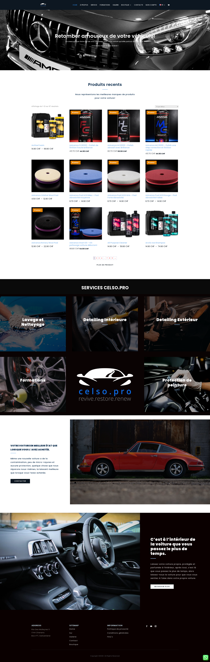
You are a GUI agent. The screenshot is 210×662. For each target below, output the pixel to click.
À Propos (84, 5)
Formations (105, 5)
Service (94, 5)
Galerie (116, 5)
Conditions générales (118, 633)
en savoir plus (162, 586)
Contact (73, 640)
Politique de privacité (117, 629)
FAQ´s (110, 637)
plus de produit (105, 265)
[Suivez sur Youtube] (151, 626)
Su (70, 633)
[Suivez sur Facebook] (147, 626)
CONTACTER (20, 481)
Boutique (125, 5)
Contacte (138, 5)
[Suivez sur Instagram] (155, 626)
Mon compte (151, 5)
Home (75, 5)
